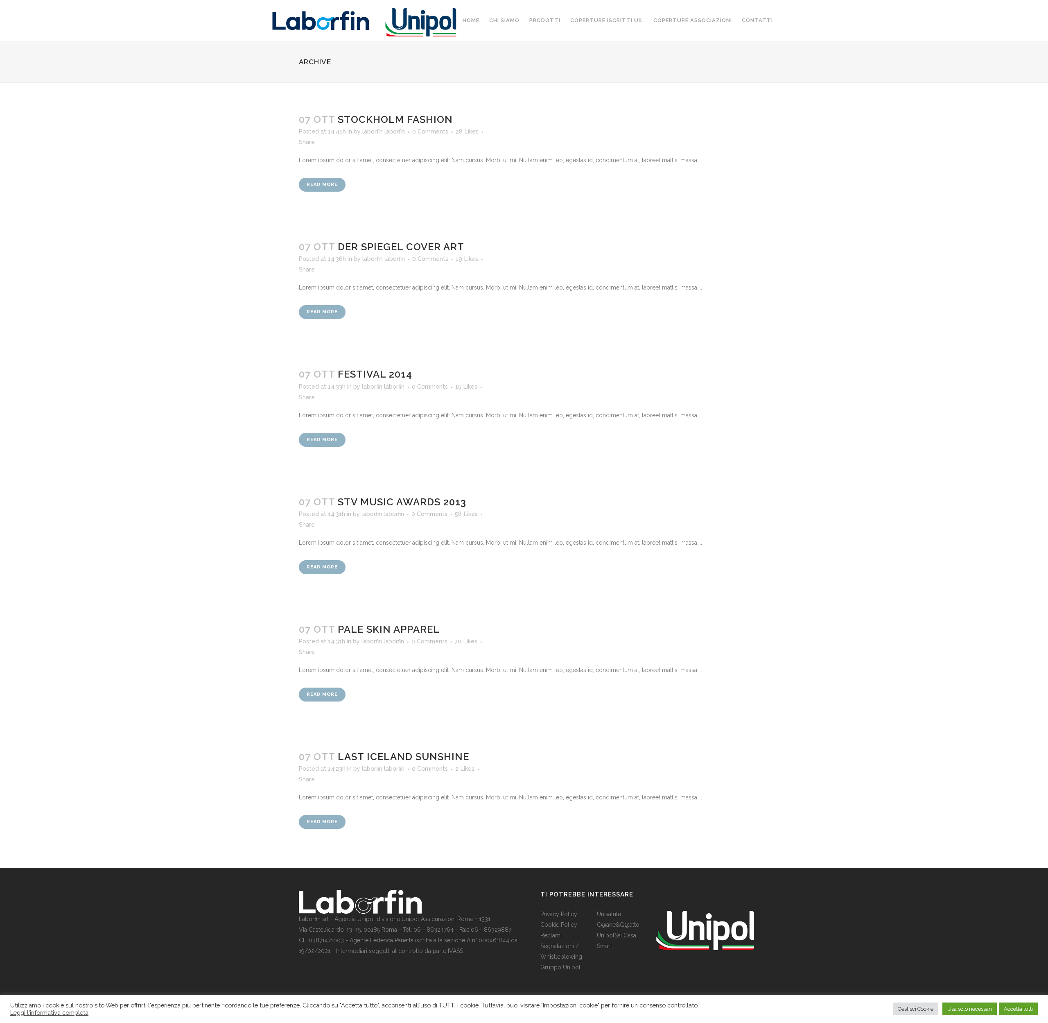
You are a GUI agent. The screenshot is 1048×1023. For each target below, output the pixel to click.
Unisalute (609, 914)
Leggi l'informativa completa (49, 1012)
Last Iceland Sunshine (403, 757)
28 (467, 131)
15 (466, 386)
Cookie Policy (558, 924)
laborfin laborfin (383, 131)
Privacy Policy (558, 914)
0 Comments (430, 131)
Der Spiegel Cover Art (401, 247)
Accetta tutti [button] (1018, 1009)
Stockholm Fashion (395, 119)
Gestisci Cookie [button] (915, 1009)
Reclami (551, 935)
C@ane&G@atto (618, 924)
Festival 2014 (375, 374)
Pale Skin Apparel (389, 629)
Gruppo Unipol (560, 967)
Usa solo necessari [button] (969, 1009)
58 (466, 514)
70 (466, 641)
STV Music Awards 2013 (402, 502)
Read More (322, 184)
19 (467, 259)
